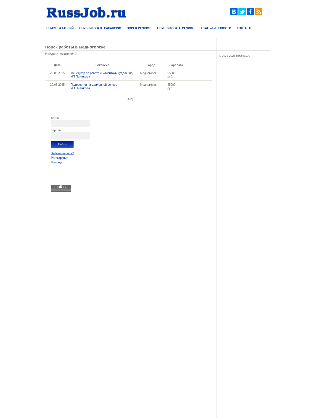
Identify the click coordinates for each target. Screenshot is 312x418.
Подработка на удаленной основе (94, 86)
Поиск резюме (139, 28)
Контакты (245, 28)
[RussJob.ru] (86, 22)
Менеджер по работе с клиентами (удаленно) (102, 74)
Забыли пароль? (62, 153)
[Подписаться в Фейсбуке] (250, 14)
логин (55, 118)
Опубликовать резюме (176, 28)
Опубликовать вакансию (100, 28)
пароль (56, 130)
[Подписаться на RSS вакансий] (258, 14)
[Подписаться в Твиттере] (242, 14)
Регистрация (59, 158)
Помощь (56, 162)
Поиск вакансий (60, 28)
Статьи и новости (216, 28)
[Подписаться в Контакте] (234, 14)
